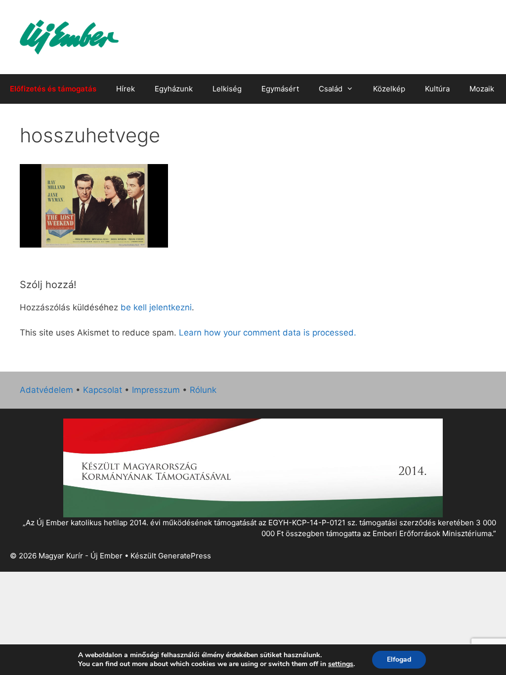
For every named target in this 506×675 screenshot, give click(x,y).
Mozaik (481, 88)
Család (330, 88)
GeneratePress (184, 555)
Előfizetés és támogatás (53, 88)
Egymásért (280, 88)
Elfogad (399, 659)
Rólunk (203, 390)
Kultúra (437, 88)
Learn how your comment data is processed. (267, 333)
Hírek (125, 88)
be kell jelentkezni (156, 307)
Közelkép (389, 88)
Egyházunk (174, 88)
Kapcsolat (102, 390)
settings (340, 664)
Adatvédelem (46, 390)
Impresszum (156, 390)
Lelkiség (227, 88)
